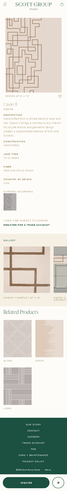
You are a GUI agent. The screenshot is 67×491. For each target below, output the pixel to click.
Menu (5, 4)
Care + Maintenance (33, 455)
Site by (48, 470)
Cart (61, 4)
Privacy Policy (33, 461)
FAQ (33, 449)
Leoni (8, 408)
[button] (60, 96)
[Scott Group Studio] (33, 6)
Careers (34, 437)
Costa (39, 360)
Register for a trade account (27, 225)
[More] (58, 482)
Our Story (33, 424)
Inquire (26, 482)
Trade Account (33, 443)
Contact (33, 430)
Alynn (8, 360)
